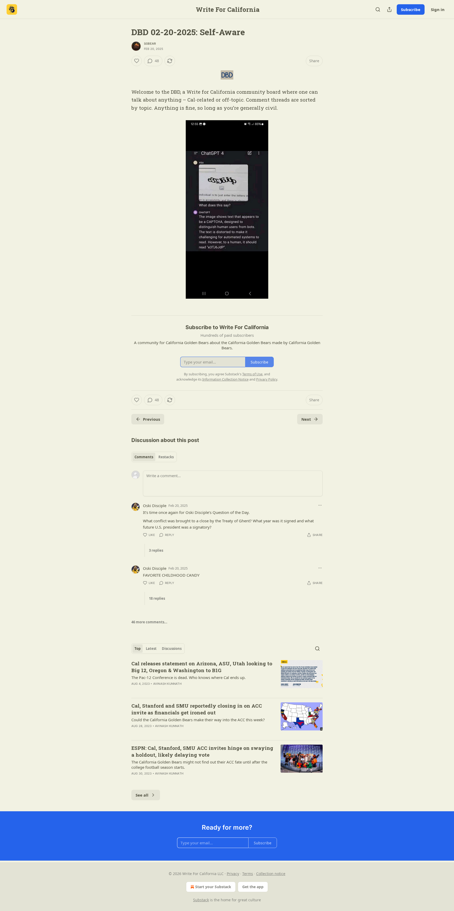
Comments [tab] (144, 457)
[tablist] (154, 457)
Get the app (253, 886)
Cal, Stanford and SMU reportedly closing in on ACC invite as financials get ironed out (196, 709)
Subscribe (410, 9)
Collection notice (270, 873)
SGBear (150, 43)
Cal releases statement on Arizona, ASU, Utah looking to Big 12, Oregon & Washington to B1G (201, 666)
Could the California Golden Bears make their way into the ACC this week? (198, 719)
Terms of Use (252, 374)
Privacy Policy (266, 379)
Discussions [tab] (172, 648)
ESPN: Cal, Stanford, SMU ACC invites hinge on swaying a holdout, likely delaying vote (202, 751)
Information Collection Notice (225, 379)
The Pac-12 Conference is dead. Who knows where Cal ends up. (188, 677)
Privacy (233, 873)
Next (306, 419)
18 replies (157, 598)
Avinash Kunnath (167, 684)
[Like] (136, 61)
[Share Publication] (389, 9)
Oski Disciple (154, 505)
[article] (227, 677)
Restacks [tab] (166, 457)
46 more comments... (149, 622)
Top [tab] (138, 648)
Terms (247, 873)
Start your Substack (213, 886)
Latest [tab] (151, 648)
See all (142, 795)
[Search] (378, 9)
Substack (201, 899)
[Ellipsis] (320, 505)
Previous (151, 419)
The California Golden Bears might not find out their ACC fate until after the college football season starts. (199, 764)
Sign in (438, 9)
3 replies (156, 550)
